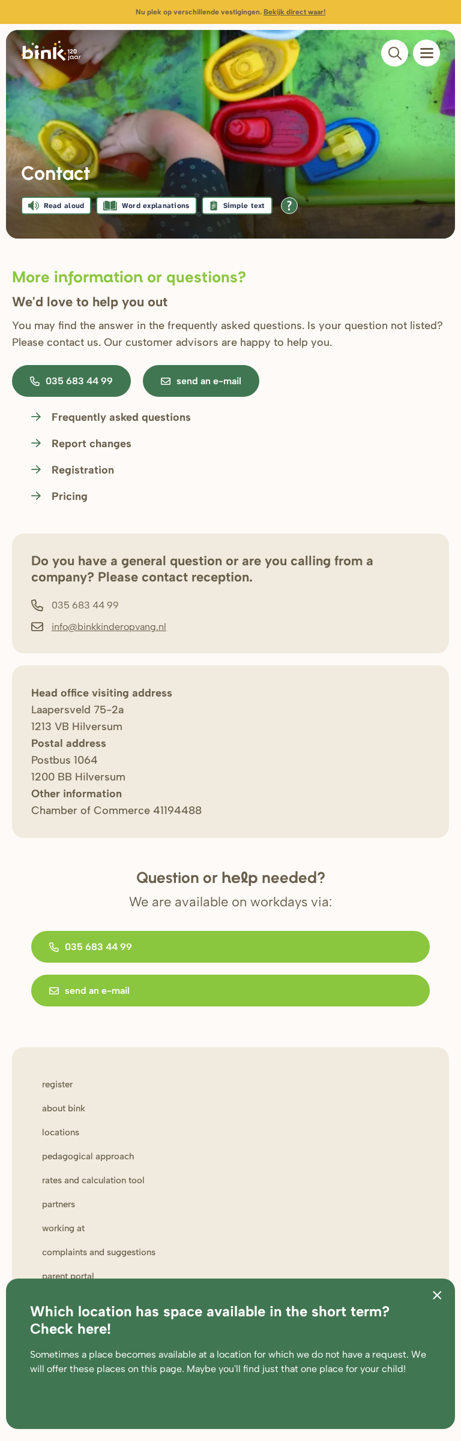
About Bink (63, 1108)
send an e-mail (208, 381)
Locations (60, 1132)
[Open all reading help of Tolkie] (289, 205)
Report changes (91, 443)
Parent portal (68, 1276)
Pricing (70, 496)
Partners (58, 1204)
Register (57, 1084)
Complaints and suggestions (98, 1252)
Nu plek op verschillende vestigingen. (230, 12)
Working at (63, 1228)
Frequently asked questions (121, 417)
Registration (83, 470)
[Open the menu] (426, 53)
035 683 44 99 (79, 381)
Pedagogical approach (88, 1156)
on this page (155, 1368)
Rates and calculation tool (93, 1180)
